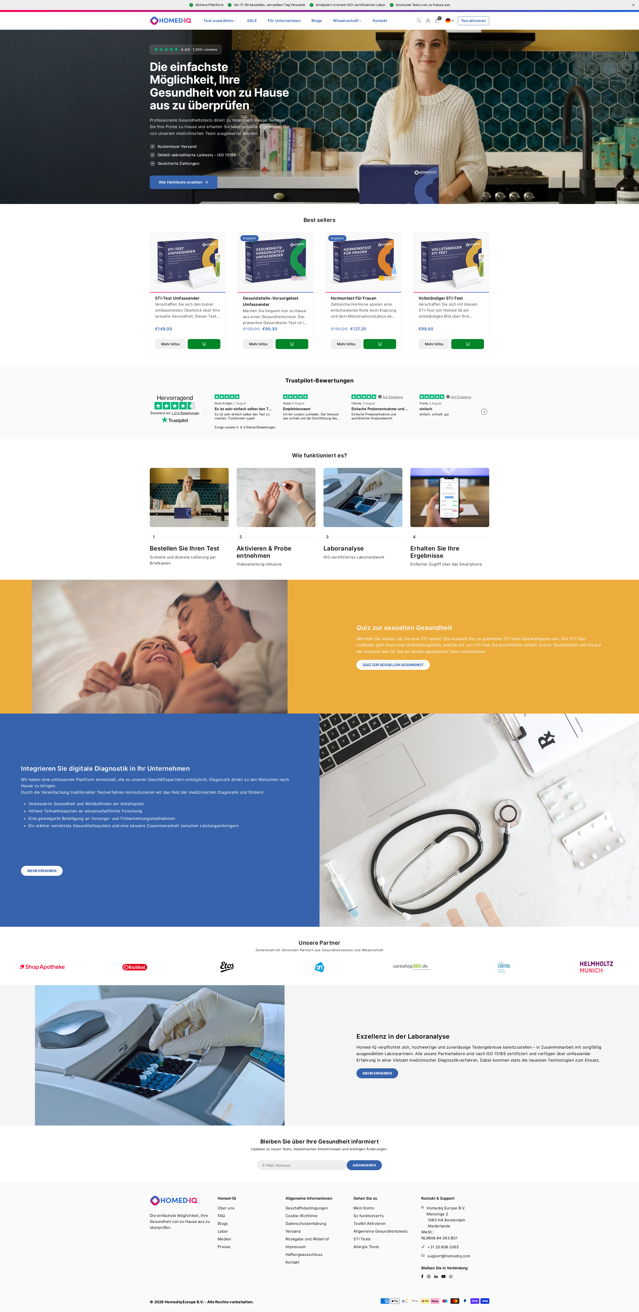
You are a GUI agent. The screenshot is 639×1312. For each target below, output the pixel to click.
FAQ (221, 1215)
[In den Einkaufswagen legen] (204, 344)
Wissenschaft (346, 20)
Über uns (226, 1208)
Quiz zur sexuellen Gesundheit (393, 665)
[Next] (498, 293)
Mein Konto (363, 1208)
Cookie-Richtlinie (302, 1215)
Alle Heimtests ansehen (180, 182)
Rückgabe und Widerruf (307, 1239)
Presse (224, 1246)
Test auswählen (218, 20)
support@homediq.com (448, 1256)
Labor (223, 1231)
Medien (224, 1239)
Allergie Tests (366, 1246)
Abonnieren (364, 1165)
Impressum (296, 1246)
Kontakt (380, 20)
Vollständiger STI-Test (441, 298)
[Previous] (140, 293)
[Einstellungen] (428, 20)
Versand (293, 1231)
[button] (437, 20)
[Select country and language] (449, 20)
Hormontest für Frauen (353, 298)
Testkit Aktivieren (369, 1223)
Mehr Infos (170, 344)
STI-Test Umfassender (177, 298)
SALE (252, 20)
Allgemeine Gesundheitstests (380, 1231)
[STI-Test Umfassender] (187, 263)
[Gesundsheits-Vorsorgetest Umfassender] (275, 263)
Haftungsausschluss (304, 1254)
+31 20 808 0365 (443, 1247)
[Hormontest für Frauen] (363, 263)
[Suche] (419, 20)
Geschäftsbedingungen (307, 1208)
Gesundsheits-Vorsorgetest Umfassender (271, 301)
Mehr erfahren (41, 871)
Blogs (317, 20)
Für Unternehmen (284, 20)
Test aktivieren (473, 20)
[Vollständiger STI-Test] (451, 263)
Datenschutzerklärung (306, 1223)
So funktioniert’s (368, 1215)
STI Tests (362, 1239)
